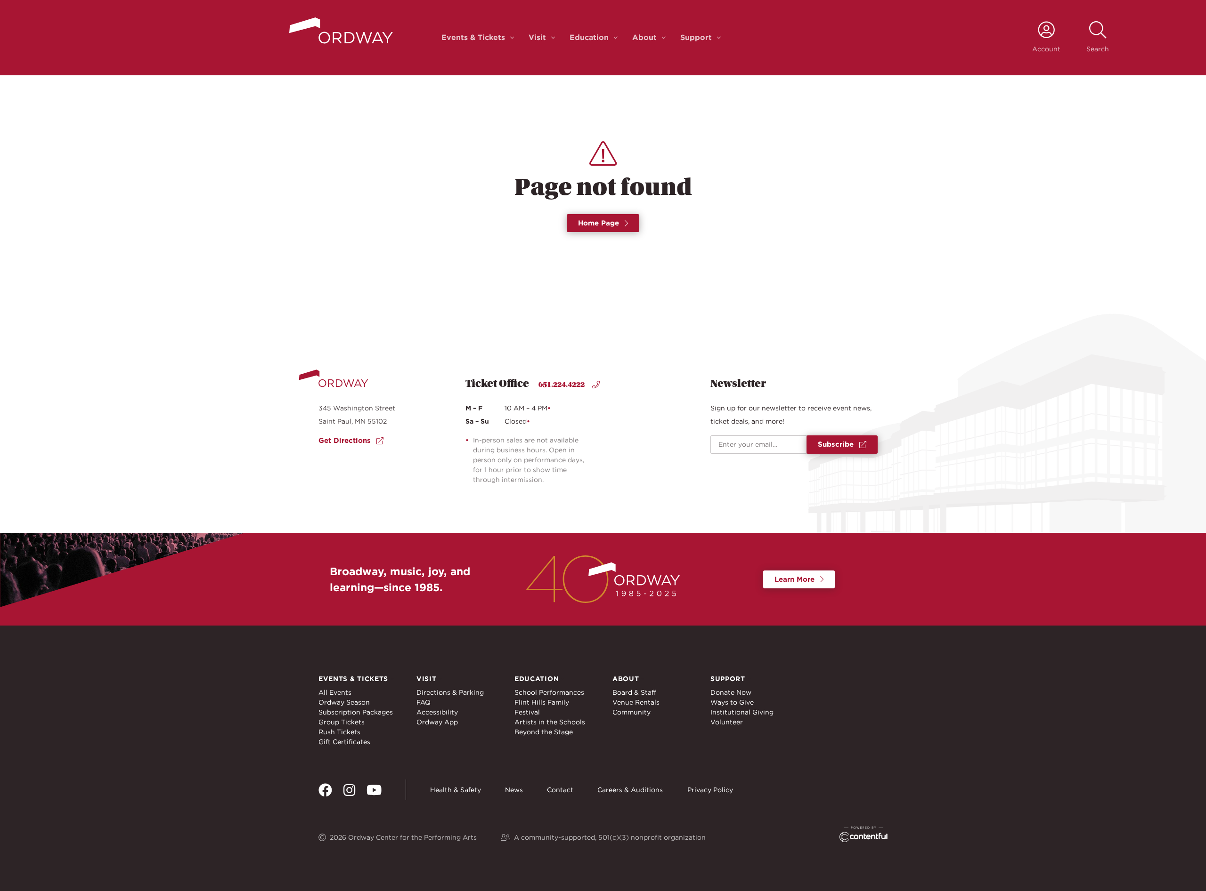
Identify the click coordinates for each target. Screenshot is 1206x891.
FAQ (423, 702)
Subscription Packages (355, 712)
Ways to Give (732, 702)
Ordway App (437, 722)
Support (696, 37)
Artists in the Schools (549, 722)
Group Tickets (341, 722)
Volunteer (726, 722)
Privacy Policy (710, 790)
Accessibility (437, 712)
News (514, 790)
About (644, 37)
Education (589, 37)
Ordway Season (344, 702)
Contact (560, 790)
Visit (537, 37)
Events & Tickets (473, 37)
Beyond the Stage (543, 732)
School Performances (549, 692)
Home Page (598, 223)
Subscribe (836, 444)
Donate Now (730, 692)
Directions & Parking (450, 692)
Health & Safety (455, 790)
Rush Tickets (339, 732)
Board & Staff (634, 692)
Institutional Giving (742, 712)
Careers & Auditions (630, 790)
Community (631, 712)
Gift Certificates (344, 742)
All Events (334, 692)
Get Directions (344, 440)
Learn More (794, 579)
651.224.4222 (561, 384)
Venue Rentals (636, 702)
